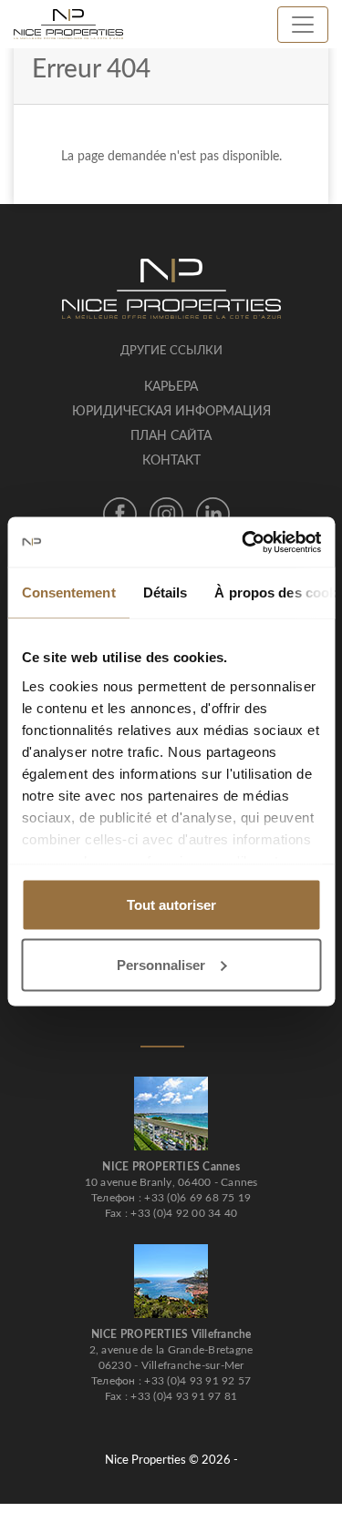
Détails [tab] (164, 592)
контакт (171, 461)
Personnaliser (161, 964)
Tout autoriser (171, 905)
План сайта (171, 436)
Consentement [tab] (68, 592)
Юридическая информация (171, 411)
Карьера (171, 387)
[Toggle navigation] (302, 24)
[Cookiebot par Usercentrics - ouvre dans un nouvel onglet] (243, 542)
